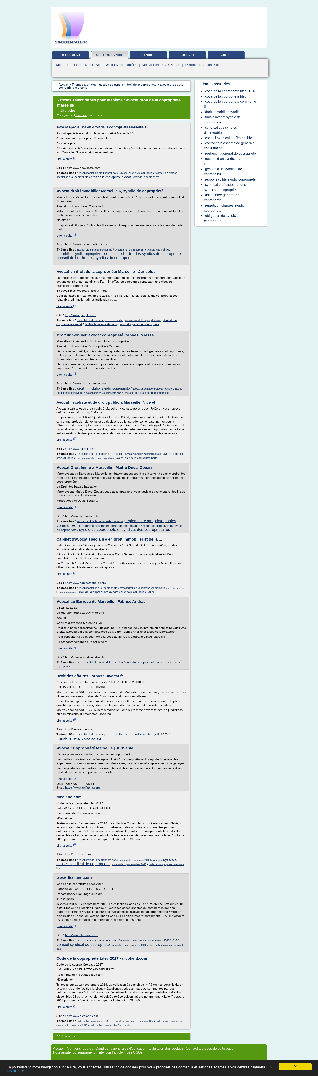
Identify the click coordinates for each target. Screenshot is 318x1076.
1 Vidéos (81, 115)
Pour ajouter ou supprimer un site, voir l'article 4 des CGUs (98, 1052)
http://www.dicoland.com (81, 935)
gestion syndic (109, 55)
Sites (100, 65)
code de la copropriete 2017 (72, 1025)
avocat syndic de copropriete (139, 324)
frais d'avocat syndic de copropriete (222, 119)
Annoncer (193, 65)
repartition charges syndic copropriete (224, 207)
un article (171, 65)
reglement (70, 55)
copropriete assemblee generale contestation (109, 525)
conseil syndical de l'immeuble (228, 138)
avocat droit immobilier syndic (94, 249)
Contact (213, 65)
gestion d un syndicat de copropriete (223, 161)
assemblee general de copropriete (221, 197)
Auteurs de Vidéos (121, 65)
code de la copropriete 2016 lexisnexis (140, 860)
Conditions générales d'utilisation (120, 1048)
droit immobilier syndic (222, 112)
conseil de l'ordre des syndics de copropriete (142, 253)
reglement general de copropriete (230, 153)
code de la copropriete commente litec (133, 1021)
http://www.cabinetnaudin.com (85, 582)
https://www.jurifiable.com (82, 787)
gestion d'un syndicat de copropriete (223, 171)
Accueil (62, 65)
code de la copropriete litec (170, 1021)
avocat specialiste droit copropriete (97, 173)
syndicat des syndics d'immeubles (220, 130)
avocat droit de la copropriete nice (143, 320)
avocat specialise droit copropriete (152, 388)
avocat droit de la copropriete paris (136, 458)
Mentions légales (80, 1048)
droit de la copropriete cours (101, 324)
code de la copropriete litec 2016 (129, 864)
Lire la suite (64, 158)
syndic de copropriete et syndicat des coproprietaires (124, 529)
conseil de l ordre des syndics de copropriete (95, 258)
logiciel (187, 55)
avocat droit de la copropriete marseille (143, 173)
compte (226, 55)
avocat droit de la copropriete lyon (96, 458)
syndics (148, 55)
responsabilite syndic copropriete (230, 179)
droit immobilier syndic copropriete (103, 388)
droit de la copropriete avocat (111, 177)
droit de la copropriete (146, 177)
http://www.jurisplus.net (80, 315)
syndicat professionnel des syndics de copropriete (225, 187)
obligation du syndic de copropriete (222, 218)
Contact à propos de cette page (210, 1048)
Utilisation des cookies (166, 1048)
